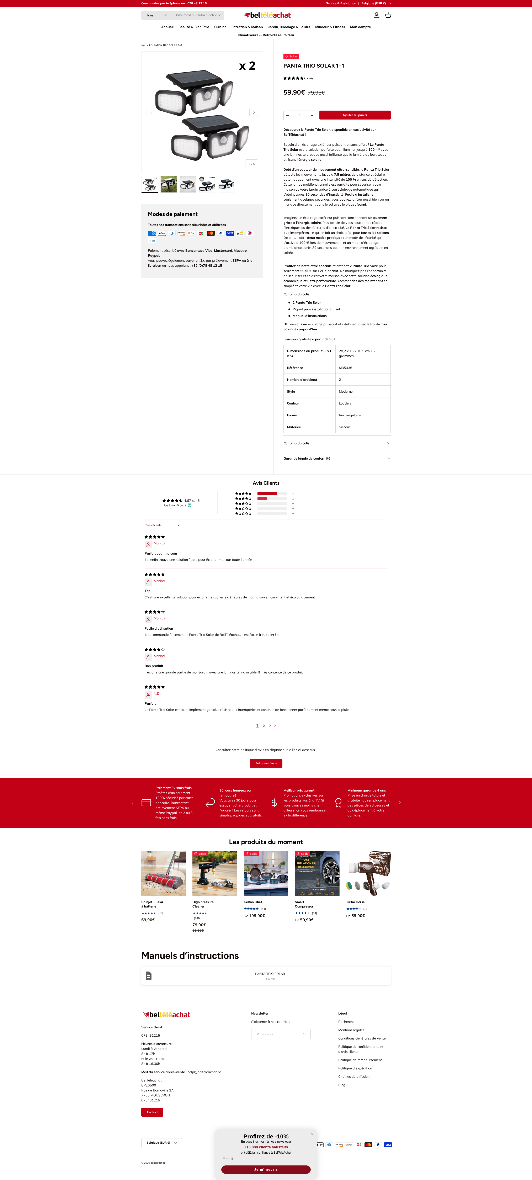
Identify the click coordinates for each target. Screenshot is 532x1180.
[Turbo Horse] (368, 873)
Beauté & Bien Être (194, 27)
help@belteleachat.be (204, 1072)
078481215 (150, 1035)
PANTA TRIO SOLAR (270, 974)
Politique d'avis (266, 763)
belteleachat (157, 1162)
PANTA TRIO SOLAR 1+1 (168, 45)
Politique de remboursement (360, 1060)
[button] (388, 15)
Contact (152, 1112)
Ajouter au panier (355, 115)
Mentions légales (351, 1030)
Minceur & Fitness (330, 27)
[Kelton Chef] (266, 873)
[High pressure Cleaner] (214, 873)
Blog (341, 1085)
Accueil (167, 27)
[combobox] (182, 15)
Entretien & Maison (247, 27)
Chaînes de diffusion (353, 1076)
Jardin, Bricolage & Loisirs (289, 27)
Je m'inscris (266, 1169)
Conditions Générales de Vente (362, 1038)
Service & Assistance (341, 3)
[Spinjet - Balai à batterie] (163, 873)
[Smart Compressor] (317, 873)
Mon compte (360, 27)
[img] (155, 537)
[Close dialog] (312, 1134)
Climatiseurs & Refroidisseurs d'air (266, 35)
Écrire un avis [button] (351, 503)
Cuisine (220, 27)
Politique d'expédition (355, 1068)
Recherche (346, 1022)
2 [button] (264, 726)
